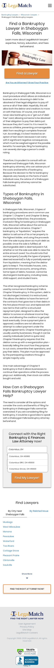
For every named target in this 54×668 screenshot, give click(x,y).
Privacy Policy (27, 626)
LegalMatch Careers (27, 632)
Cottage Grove (11, 550)
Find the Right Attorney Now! (27, 588)
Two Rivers (8, 545)
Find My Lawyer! (27, 478)
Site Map (27, 629)
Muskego (8, 522)
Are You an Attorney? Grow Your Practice (27, 82)
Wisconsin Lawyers (29, 15)
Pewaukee (8, 536)
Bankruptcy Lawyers (10, 15)
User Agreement (27, 623)
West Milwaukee (11, 526)
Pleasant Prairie (11, 555)
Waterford (8, 541)
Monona (7, 531)
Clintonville (8, 560)
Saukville (7, 564)
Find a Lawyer (27, 73)
